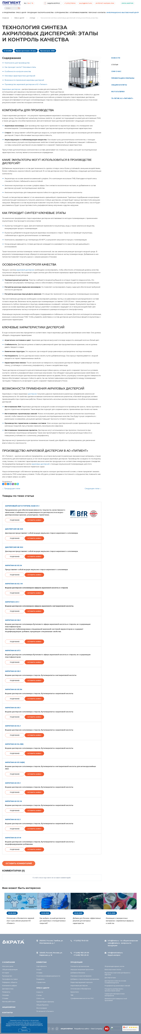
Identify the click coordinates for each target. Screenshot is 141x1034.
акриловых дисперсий (40, 464)
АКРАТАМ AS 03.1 (13, 783)
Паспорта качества (46, 12)
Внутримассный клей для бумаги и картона (117, 973)
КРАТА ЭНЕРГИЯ (127, 3)
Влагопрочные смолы (113, 969)
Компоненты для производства (17, 63)
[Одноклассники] (6, 484)
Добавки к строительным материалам (84, 979)
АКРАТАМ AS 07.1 (12, 650)
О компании (8, 962)
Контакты (101, 12)
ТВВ (71, 995)
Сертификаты (41, 966)
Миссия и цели (7, 966)
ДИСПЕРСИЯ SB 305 (14, 529)
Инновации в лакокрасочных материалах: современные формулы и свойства (120, 920)
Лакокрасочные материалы (80, 976)
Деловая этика (7, 989)
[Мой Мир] (8, 484)
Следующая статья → (93, 489)
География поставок (10, 979)
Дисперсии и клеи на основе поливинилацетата (115, 982)
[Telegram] (10, 484)
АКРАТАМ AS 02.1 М (14, 584)
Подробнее (14, 520)
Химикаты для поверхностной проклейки (116, 999)
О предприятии (8, 12)
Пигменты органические (79, 966)
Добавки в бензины (77, 973)
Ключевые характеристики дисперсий (20, 76)
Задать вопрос (114, 955)
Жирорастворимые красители (82, 969)
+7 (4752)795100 (70, 3)
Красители (74, 992)
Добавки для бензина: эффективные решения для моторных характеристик (87, 920)
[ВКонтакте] (3, 484)
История (5, 973)
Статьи (39, 995)
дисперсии (32, 394)
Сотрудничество (62, 12)
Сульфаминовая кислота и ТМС (82, 998)
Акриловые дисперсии (11, 89)
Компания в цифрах (9, 985)
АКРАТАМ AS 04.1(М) (14, 744)
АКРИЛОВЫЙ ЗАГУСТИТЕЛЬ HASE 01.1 (22, 506)
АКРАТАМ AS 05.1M (13, 689)
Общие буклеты (119, 85)
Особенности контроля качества (18, 71)
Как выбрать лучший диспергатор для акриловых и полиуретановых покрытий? (53, 920)
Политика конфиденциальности (48, 976)
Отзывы (5, 998)
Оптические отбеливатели (80, 989)
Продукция (32, 12)
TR (32, 3)
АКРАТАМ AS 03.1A (13, 565)
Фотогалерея (117, 91)
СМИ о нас (116, 71)
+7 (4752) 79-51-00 (81, 941)
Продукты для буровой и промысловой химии (114, 990)
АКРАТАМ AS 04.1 (13, 726)
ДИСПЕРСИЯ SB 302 (14, 547)
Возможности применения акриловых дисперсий (24, 80)
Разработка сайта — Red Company (88, 1029)
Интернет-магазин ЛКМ (105, 3)
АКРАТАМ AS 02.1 (13, 819)
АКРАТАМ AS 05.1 (12, 708)
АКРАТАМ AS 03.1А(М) (15, 762)
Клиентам (41, 962)
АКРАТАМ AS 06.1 (13, 671)
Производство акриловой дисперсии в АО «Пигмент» (26, 84)
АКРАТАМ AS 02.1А (13, 801)
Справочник (40, 982)
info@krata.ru (113, 941)
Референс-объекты (9, 982)
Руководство (7, 976)
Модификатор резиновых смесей (117, 985)
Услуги (38, 969)
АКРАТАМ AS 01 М (13, 838)
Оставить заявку (34, 520)
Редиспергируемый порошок (81, 982)
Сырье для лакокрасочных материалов (115, 994)
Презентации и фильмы (122, 78)
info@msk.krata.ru (115, 953)
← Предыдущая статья (11, 489)
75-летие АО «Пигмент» (122, 98)
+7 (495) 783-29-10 (81, 955)
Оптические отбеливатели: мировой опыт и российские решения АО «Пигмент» (20, 920)
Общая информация (10, 969)
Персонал (92, 12)
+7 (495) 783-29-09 (81, 953)
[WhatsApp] (15, 484)
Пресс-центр (21, 12)
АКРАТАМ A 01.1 (12, 602)
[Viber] (13, 484)
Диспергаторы (110, 977)
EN (29, 3)
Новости (115, 58)
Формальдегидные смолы (114, 966)
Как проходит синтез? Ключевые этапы (20, 67)
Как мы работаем (8, 1001)
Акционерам (8, 1007)
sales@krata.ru (85, 3)
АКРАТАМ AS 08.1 (13, 620)
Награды (5, 995)
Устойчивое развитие (79, 12)
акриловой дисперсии (25, 270)
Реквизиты (6, 992)
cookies (24, 1027)
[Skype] (18, 484)
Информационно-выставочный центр (123, 12)
